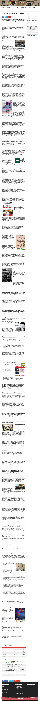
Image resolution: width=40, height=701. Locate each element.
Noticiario (8, 7)
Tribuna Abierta (24, 7)
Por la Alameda (32, 7)
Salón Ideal (17, 688)
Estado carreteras (18, 686)
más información (33, 697)
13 (32, 18)
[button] (37, 9)
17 (27, 20)
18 (29, 20)
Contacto (16, 10)
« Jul (27, 24)
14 (33, 18)
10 (27, 18)
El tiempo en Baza (18, 692)
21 (33, 20)
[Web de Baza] (20, 3)
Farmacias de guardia (19, 687)
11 (29, 18)
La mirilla (4, 10)
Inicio (3, 7)
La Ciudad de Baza (15, 7)
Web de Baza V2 (10, 10)
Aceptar (20, 698)
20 (32, 20)
